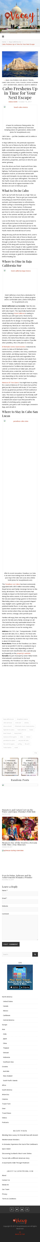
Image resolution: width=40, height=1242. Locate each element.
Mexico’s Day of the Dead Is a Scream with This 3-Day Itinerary (19, 843)
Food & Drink (32, 82)
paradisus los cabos (9, 740)
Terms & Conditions (9, 1199)
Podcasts (5, 1122)
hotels (31, 730)
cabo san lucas (7, 723)
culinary (26, 723)
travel (16, 747)
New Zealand (7, 1076)
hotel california (22, 730)
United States (8, 1001)
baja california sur (8, 719)
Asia (3, 1029)
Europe (4, 1025)
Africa (4, 1085)
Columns (5, 1099)
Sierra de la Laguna (8, 744)
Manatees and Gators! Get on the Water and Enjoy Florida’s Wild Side (19, 810)
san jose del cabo (23, 740)
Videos (4, 1118)
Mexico (21, 84)
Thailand (6, 1048)
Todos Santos (7, 747)
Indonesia (6, 1057)
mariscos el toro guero (10, 737)
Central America (8, 1020)
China (5, 1043)
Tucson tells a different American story (15, 1158)
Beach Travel (28, 80)
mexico (28, 737)
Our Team (5, 1189)
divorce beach (7, 726)
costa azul (18, 723)
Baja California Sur (15, 42)
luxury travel (17, 733)
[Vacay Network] (20, 17)
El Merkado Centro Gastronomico (14, 347)
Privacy (4, 1194)
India (4, 1034)
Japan (5, 1039)
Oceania (5, 1066)
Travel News (6, 1113)
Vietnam (6, 1053)
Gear (4, 1108)
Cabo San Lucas (8, 82)
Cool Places (21, 82)
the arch (27, 744)
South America (7, 1090)
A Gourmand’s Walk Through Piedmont (15, 1163)
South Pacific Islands (10, 1080)
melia (21, 737)
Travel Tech (6, 1104)
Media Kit (5, 1185)
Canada (5, 1006)
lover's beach (7, 733)
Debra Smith (13, 102)
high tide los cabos (8, 730)
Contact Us (6, 1180)
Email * (4, 898)
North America (31, 84)
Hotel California (19, 313)
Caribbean (6, 1015)
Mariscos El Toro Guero (10, 382)
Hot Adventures (10, 84)
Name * (4, 890)
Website (5, 906)
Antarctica (5, 1094)
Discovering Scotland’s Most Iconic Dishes (17, 1153)
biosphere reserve (22, 719)
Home (4, 42)
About (4, 1175)
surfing (20, 744)
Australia (6, 1071)
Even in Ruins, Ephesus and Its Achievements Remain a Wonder (17, 876)
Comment (5, 914)
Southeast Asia (8, 1062)
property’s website (23, 653)
